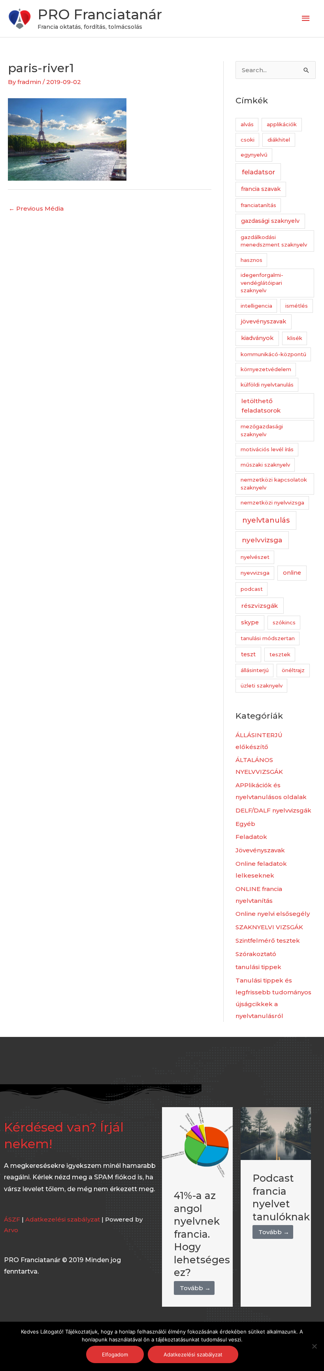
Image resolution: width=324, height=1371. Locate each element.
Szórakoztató (255, 954)
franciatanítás (258, 205)
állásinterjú (255, 670)
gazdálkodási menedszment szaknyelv (274, 241)
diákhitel (278, 139)
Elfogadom (115, 1354)
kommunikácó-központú (273, 354)
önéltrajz (293, 670)
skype (250, 622)
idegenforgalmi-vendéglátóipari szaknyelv (262, 282)
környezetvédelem (266, 369)
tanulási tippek (258, 967)
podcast (252, 589)
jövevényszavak (263, 321)
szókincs (284, 622)
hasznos (251, 260)
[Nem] (314, 1346)
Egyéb (245, 823)
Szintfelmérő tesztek (267, 940)
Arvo (11, 1230)
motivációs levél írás (267, 449)
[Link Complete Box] (197, 1207)
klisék (294, 338)
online (292, 572)
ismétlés (296, 306)
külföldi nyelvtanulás (267, 384)
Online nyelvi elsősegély (272, 913)
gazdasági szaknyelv (270, 220)
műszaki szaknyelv (265, 464)
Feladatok (251, 837)
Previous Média (36, 208)
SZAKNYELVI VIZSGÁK (269, 927)
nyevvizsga (255, 573)
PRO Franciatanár (100, 14)
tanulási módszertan (268, 638)
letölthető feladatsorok (261, 405)
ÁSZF (12, 1219)
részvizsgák (259, 605)
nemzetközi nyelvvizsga (272, 502)
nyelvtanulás (266, 520)
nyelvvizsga (262, 540)
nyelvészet (255, 557)
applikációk (282, 124)
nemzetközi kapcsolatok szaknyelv (274, 483)
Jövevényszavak (260, 850)
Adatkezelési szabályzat (62, 1219)
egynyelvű (254, 154)
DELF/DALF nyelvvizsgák (273, 810)
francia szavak (261, 188)
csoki (247, 139)
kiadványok (257, 338)
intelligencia (256, 306)
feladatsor (258, 172)
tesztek (279, 654)
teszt (248, 654)
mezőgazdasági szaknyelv (262, 430)
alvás (247, 124)
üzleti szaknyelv (262, 685)
